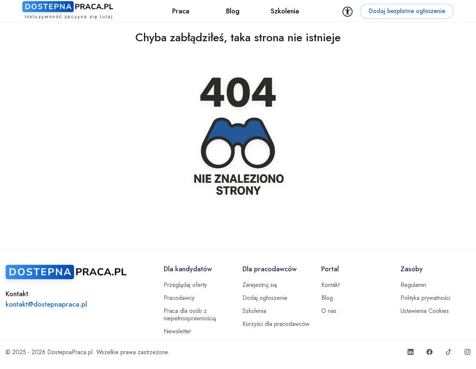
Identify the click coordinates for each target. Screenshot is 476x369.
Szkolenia (254, 311)
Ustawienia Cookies (425, 311)
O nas (329, 311)
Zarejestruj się (259, 285)
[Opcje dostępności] (347, 10)
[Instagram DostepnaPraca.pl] (467, 352)
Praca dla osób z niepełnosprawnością (190, 314)
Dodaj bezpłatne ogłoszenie (407, 11)
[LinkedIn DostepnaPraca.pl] (411, 352)
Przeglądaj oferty (185, 285)
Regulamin (413, 285)
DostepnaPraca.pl (70, 352)
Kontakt (330, 285)
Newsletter (177, 331)
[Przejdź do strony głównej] (80, 272)
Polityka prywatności (425, 298)
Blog (327, 298)
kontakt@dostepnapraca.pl (46, 304)
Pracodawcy (179, 298)
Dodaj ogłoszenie (264, 298)
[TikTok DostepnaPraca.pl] (448, 352)
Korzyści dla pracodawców (275, 324)
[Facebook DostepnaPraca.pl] (429, 352)
